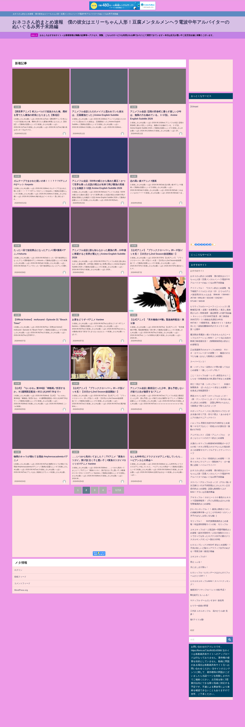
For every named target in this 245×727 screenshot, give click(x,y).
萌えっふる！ (196, 562)
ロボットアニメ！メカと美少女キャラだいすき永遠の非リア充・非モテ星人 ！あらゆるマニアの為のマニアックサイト (210, 414)
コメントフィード (22, 583)
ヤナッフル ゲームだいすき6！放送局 (207, 600)
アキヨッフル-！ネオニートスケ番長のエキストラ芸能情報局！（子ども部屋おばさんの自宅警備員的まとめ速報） (210, 500)
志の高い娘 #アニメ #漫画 (143, 181)
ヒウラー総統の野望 (199, 606)
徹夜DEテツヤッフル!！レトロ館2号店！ (208, 590)
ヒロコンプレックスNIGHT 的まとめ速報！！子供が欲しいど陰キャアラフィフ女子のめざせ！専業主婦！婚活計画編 (210, 548)
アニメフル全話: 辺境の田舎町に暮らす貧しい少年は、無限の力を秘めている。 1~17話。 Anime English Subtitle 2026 (155, 115)
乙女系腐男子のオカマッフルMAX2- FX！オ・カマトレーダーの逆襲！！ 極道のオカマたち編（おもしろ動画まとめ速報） (210, 353)
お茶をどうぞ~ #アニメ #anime (88, 319)
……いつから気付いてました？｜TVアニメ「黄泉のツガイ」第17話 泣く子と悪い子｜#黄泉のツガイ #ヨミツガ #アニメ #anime (99, 460)
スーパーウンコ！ (198, 362)
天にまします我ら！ (199, 567)
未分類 (17, 107)
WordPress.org (21, 590)
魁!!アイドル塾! (197, 620)
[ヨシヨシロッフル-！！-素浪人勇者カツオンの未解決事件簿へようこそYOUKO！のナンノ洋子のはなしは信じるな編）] (210, 512)
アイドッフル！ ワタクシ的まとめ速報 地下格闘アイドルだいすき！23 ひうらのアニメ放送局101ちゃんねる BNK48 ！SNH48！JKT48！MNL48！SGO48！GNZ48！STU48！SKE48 (210, 294)
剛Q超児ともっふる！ (200, 595)
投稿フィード (20, 577)
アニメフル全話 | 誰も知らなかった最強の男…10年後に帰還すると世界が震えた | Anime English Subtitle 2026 (99, 253)
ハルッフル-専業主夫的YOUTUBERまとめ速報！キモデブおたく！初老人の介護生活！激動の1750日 (210, 426)
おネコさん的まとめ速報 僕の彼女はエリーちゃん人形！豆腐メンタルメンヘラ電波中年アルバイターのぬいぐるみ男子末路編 (210, 279)
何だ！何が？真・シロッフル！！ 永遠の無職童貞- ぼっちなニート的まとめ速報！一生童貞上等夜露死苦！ (210, 387)
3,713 (118, 490)
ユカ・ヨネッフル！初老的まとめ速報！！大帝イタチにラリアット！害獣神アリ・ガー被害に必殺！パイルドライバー (210, 461)
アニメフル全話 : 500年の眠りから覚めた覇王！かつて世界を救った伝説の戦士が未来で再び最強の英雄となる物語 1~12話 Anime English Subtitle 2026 (98, 184)
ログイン (18, 570)
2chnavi (194, 106)
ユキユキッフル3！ (198, 557)
